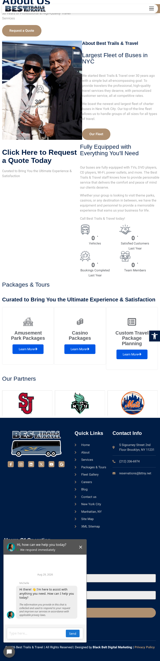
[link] (154, 336)
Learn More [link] (27, 349)
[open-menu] (151, 8)
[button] (40, 89)
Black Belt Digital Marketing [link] (112, 647)
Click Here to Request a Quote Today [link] (39, 156)
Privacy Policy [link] (145, 647)
